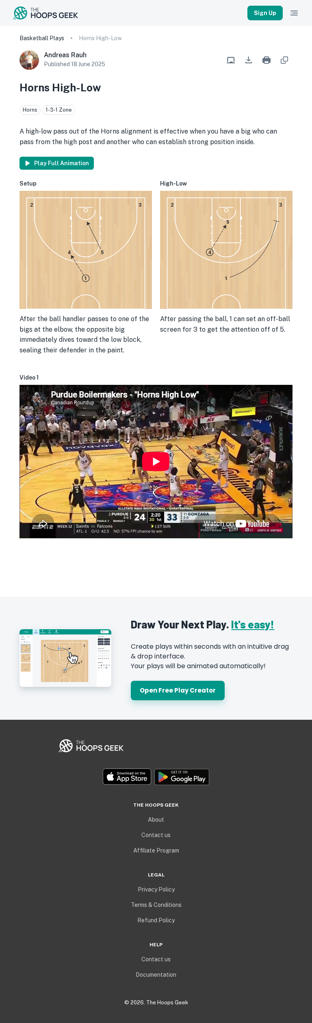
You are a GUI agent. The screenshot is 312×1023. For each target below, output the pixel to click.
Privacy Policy (156, 889)
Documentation (156, 974)
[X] (149, 761)
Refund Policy (156, 920)
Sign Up (265, 13)
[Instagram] (156, 761)
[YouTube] (162, 761)
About (156, 819)
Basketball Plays (42, 38)
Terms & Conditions (156, 905)
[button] (248, 60)
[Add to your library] (284, 60)
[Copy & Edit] (231, 60)
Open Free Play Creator (178, 690)
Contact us (156, 835)
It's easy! (252, 624)
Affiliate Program (156, 850)
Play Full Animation (61, 163)
